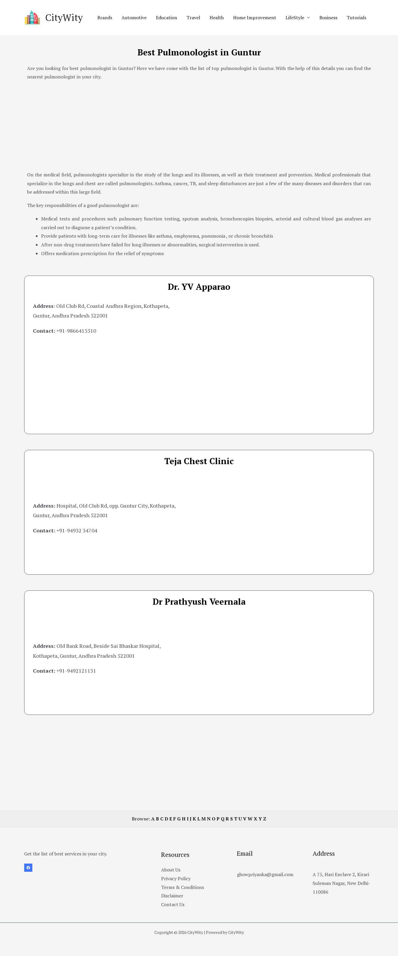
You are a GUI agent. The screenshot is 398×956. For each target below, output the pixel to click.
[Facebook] (28, 868)
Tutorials (356, 17)
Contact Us (172, 904)
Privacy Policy (176, 878)
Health (216, 17)
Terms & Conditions (182, 887)
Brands (104, 17)
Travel (193, 17)
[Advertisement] (199, 127)
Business (328, 17)
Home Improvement (254, 17)
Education (166, 17)
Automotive (134, 17)
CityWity (64, 17)
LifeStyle (295, 17)
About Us (170, 869)
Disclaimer (172, 895)
